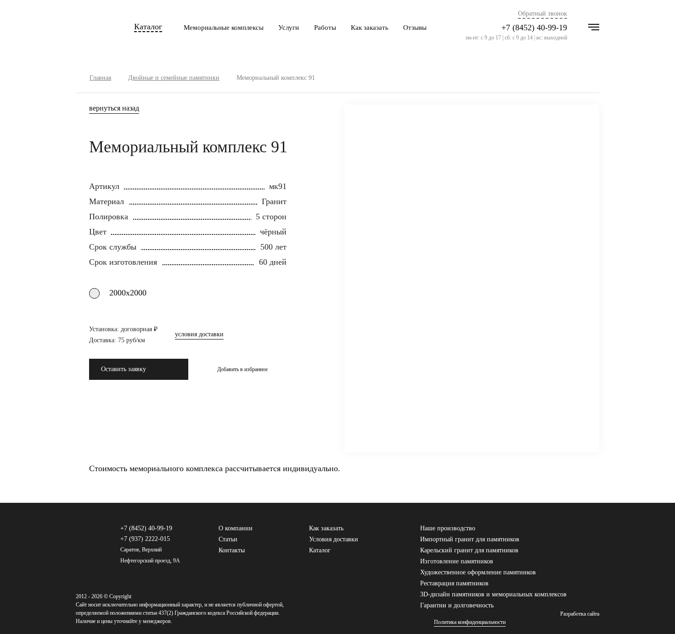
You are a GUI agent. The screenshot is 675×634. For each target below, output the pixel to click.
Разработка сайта (579, 614)
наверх (654, 613)
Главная (100, 77)
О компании (236, 528)
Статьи (228, 539)
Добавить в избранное (242, 369)
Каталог (148, 26)
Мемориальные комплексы (224, 27)
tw (580, 532)
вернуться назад (114, 108)
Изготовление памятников (456, 561)
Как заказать (369, 27)
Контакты (232, 550)
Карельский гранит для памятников (469, 550)
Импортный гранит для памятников (469, 539)
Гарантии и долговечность (457, 605)
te (595, 532)
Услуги (288, 27)
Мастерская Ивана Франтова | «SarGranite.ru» (91, 27)
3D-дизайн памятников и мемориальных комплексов (493, 594)
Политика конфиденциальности (470, 622)
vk (566, 532)
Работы (325, 27)
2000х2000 (127, 292)
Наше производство (447, 528)
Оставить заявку (123, 369)
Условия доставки (333, 539)
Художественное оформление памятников (478, 572)
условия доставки (199, 334)
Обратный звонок (542, 14)
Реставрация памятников (454, 583)
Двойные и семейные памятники (173, 77)
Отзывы (415, 27)
